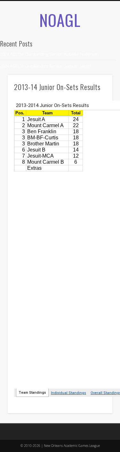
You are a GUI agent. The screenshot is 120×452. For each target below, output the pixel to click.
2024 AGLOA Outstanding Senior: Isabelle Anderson (49, 54)
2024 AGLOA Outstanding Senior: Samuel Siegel (45, 66)
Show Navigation (97, 70)
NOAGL (60, 19)
